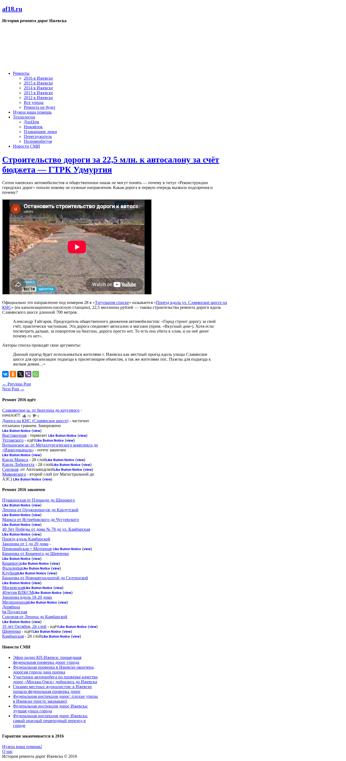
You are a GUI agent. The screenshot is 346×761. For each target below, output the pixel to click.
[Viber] (28, 374)
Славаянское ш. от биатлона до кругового (40, 410)
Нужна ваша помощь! (22, 746)
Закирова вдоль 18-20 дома (27, 597)
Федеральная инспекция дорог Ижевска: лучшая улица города (50, 708)
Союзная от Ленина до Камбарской (34, 616)
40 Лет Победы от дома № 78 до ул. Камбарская (46, 529)
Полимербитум (38, 141)
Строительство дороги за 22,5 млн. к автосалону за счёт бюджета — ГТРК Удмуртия (110, 164)
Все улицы (34, 102)
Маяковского (14, 474)
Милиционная (15, 602)
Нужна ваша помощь (32, 112)
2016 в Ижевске (38, 78)
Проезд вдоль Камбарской (26, 539)
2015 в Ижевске (38, 83)
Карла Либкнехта (18, 464)
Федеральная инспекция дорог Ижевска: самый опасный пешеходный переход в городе (50, 720)
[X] (20, 374)
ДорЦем (31, 122)
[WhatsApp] (35, 374)
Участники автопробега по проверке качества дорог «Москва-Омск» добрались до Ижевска (55, 679)
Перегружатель (38, 136)
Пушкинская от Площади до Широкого (38, 500)
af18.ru (12, 8)
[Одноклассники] (13, 374)
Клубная (10, 573)
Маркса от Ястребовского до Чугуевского (40, 519)
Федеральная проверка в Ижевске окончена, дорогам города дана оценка (54, 669)
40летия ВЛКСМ (17, 592)
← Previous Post (16, 384)
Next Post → (13, 389)
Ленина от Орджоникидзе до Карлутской (40, 510)
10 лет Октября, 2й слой (24, 626)
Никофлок (33, 126)
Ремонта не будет (39, 107)
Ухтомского (13, 440)
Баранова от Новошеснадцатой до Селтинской (45, 578)
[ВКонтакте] (5, 374)
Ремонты (21, 73)
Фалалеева (12, 568)
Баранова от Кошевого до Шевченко (35, 553)
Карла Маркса (15, 459)
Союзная (10, 469)
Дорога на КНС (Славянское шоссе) (35, 420)
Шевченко (11, 631)
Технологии (24, 117)
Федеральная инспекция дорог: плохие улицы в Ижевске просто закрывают (55, 698)
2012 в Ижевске (38, 97)
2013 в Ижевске (38, 92)
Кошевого (11, 563)
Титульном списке (112, 302)
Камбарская (13, 636)
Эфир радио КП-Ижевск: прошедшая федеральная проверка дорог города (47, 660)
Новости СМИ (26, 146)
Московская (13, 587)
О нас (7, 751)
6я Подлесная (14, 612)
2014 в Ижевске (38, 88)
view (36, 430)
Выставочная (14, 435)
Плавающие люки (40, 131)
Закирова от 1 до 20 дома (25, 544)
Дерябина (11, 607)
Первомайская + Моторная (27, 548)
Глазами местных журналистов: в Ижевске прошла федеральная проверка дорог (52, 689)
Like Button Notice (16, 430)
